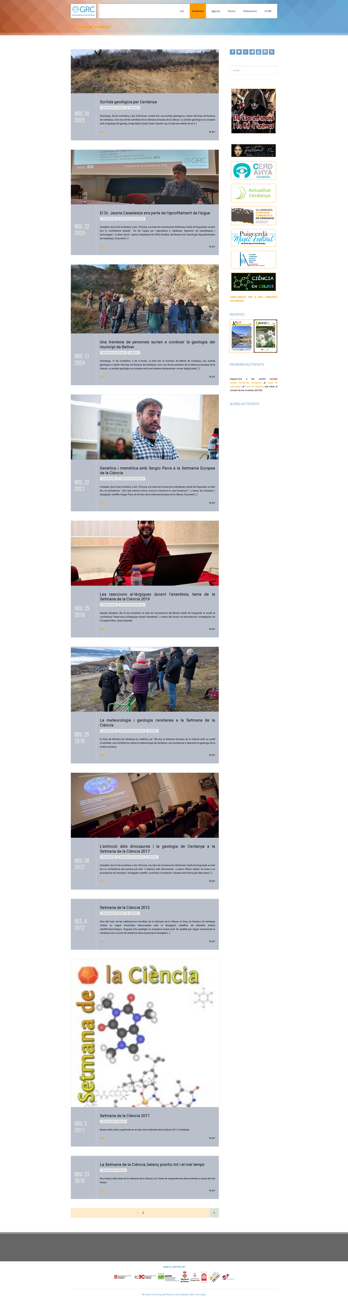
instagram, (256, 382)
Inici (182, 11)
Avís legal (200, 1294)
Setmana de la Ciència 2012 (125, 907)
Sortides (134, 107)
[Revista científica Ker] (242, 335)
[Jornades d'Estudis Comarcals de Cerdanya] (253, 215)
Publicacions (250, 11)
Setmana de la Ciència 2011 (125, 1115)
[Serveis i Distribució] (228, 1276)
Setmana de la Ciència (113, 107)
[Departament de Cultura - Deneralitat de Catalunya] (135, 1276)
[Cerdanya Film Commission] (253, 170)
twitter (233, 382)
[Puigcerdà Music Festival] (253, 238)
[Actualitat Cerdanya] (253, 193)
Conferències (109, 218)
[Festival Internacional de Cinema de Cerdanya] (253, 150)
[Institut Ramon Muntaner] (214, 1276)
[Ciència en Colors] (253, 281)
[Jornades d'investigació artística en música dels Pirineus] (253, 260)
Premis (231, 11)
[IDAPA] (168, 1276)
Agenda (216, 11)
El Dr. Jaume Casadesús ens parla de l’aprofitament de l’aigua (155, 213)
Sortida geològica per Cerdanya (128, 102)
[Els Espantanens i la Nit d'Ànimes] (253, 111)
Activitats (198, 11)
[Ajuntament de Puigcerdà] (195, 1276)
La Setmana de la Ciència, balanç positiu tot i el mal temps (152, 1164)
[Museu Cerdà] (204, 1276)
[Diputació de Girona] (185, 1276)
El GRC (268, 11)
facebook (243, 382)
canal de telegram (254, 386)
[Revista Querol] (265, 335)
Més (102, 131)
